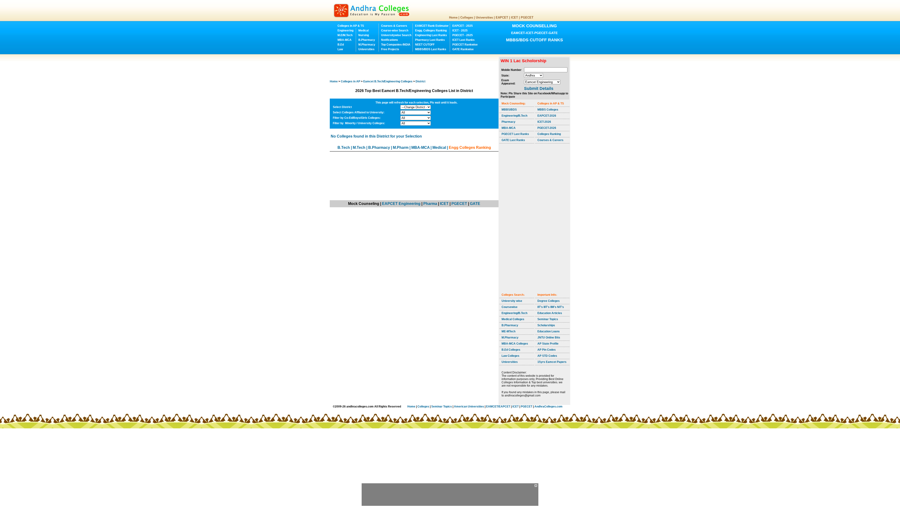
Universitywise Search (396, 35)
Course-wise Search (394, 30)
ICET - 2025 (460, 30)
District (420, 81)
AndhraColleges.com (548, 406)
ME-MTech (508, 331)
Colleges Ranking (549, 134)
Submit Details (538, 88)
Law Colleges (510, 355)
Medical (363, 30)
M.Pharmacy (366, 44)
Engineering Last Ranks (431, 35)
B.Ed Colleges (511, 349)
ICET (514, 17)
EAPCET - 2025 (462, 25)
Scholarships (546, 325)
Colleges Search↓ (513, 294)
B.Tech (344, 148)
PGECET (527, 17)
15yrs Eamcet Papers (551, 362)
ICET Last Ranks (463, 40)
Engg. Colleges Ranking (431, 30)
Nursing (363, 35)
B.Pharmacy (366, 40)
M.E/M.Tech (345, 35)
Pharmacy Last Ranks (430, 40)
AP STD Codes (547, 355)
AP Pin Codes (546, 349)
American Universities (469, 406)
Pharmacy (508, 121)
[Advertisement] (415, 66)
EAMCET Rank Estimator (432, 25)
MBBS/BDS (509, 109)
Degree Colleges (548, 301)
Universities (484, 17)
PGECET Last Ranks (515, 134)
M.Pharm (401, 148)
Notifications (389, 40)
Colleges (466, 17)
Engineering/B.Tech (514, 115)
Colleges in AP (350, 81)
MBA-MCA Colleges (515, 343)
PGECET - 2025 (462, 35)
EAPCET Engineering (401, 204)
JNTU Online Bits (548, 337)
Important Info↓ (547, 294)
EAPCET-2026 (546, 115)
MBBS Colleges (547, 109)
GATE (475, 204)
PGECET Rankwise (465, 44)
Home (453, 17)
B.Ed (341, 44)
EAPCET (502, 17)
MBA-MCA (345, 40)
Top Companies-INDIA (395, 44)
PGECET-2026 (546, 128)
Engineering (345, 30)
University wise (512, 301)
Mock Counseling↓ (514, 103)
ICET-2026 (544, 121)
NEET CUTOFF (425, 44)
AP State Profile (548, 343)
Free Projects (390, 49)
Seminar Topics (547, 319)
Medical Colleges (513, 319)
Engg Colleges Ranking (470, 148)
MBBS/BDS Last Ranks (430, 49)
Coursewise (510, 307)
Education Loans (548, 331)
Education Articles (549, 313)
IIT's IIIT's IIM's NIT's (550, 307)
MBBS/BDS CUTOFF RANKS (534, 40)
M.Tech (359, 148)
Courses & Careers (394, 25)
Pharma (430, 204)
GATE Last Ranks (513, 140)
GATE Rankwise (463, 49)
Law (340, 49)
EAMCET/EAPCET (498, 406)
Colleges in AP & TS (351, 25)
